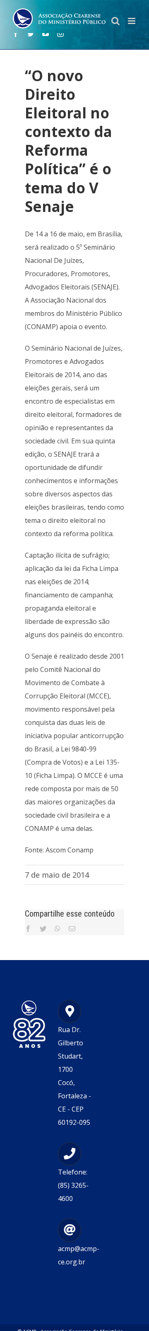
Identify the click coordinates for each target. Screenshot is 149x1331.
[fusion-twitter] (30, 33)
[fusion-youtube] (45, 33)
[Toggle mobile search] (115, 21)
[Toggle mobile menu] (132, 21)
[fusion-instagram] (60, 33)
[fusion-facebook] (15, 33)
